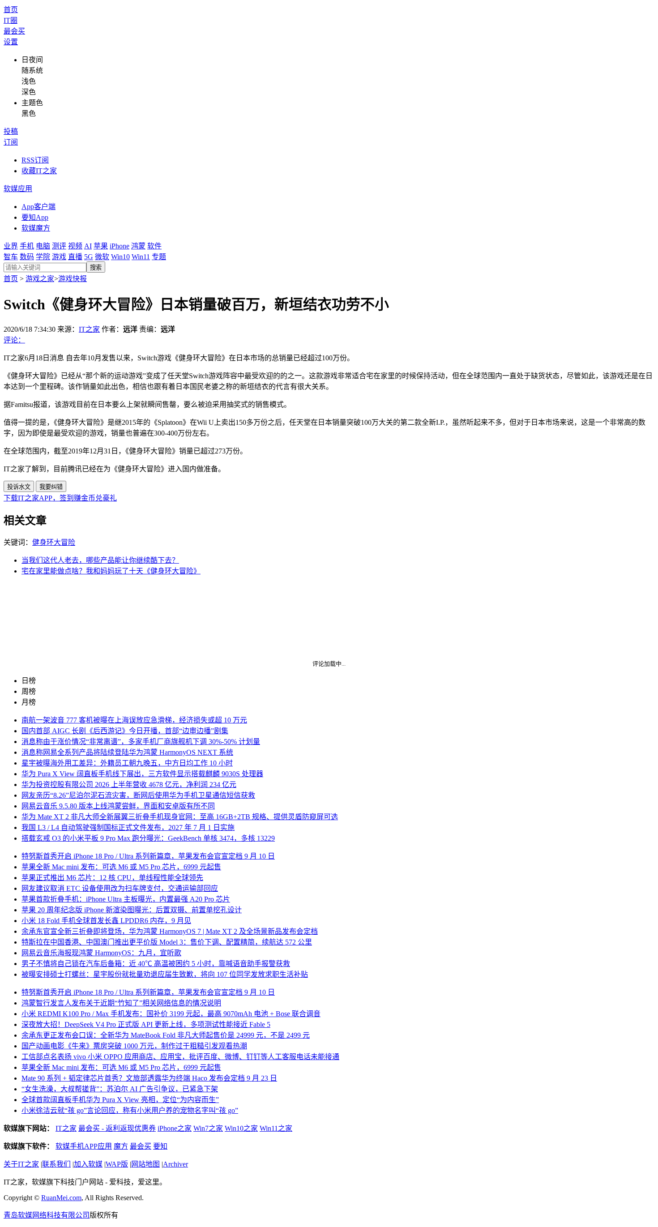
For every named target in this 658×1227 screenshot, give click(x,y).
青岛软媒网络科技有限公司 (47, 1215)
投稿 (11, 131)
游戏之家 (40, 278)
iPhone (119, 246)
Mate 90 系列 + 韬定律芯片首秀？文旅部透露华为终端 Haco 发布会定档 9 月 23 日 (149, 1078)
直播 (75, 257)
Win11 (141, 257)
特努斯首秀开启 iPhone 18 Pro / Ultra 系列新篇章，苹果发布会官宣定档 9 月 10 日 (148, 856)
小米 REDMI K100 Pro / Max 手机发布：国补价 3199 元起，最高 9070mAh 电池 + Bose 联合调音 (170, 1014)
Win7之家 (208, 1128)
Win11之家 (276, 1128)
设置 (11, 42)
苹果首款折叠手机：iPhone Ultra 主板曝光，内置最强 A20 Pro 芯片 (125, 899)
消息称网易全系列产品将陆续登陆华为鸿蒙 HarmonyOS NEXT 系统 (127, 752)
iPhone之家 (175, 1128)
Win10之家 (241, 1128)
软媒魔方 (35, 228)
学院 (43, 257)
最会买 (14, 31)
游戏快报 (72, 278)
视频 (75, 246)
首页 (11, 9)
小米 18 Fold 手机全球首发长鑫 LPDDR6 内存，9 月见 (106, 920)
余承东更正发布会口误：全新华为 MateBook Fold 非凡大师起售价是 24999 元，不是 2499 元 (165, 1035)
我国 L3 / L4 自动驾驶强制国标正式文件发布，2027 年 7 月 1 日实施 (128, 827)
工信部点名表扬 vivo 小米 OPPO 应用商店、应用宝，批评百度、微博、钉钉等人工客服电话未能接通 (180, 1056)
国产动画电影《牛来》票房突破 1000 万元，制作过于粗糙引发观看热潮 (134, 1046)
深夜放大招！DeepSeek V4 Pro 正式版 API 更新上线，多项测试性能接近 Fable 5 (145, 1024)
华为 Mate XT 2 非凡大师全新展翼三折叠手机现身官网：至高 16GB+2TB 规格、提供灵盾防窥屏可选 (179, 817)
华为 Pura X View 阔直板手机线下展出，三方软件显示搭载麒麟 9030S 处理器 (142, 774)
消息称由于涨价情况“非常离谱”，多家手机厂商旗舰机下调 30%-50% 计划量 (140, 741)
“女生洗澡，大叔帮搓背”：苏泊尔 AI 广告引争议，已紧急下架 (119, 1089)
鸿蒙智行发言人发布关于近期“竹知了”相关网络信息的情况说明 (121, 1003)
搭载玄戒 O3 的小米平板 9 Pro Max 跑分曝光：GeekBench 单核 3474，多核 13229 (148, 838)
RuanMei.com (61, 1197)
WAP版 (117, 1164)
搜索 (96, 267)
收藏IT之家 (39, 171)
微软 (102, 257)
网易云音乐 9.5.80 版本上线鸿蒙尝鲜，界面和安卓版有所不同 (118, 806)
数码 (27, 257)
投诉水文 (18, 486)
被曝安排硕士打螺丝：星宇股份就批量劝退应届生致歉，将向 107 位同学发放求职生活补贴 (164, 974)
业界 (11, 246)
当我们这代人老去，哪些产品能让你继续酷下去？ (100, 560)
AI (88, 246)
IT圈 (10, 20)
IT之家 (89, 329)
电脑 (43, 246)
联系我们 (56, 1164)
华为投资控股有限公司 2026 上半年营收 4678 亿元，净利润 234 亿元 (128, 784)
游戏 (59, 257)
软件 (154, 246)
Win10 (120, 257)
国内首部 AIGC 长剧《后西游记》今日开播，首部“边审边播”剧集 (124, 731)
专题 (159, 257)
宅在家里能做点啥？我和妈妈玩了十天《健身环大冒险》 (111, 571)
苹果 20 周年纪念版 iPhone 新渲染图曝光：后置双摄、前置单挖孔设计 (131, 910)
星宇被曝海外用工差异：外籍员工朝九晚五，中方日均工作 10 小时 (127, 763)
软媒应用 (18, 188)
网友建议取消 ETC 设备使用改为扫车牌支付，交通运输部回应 (119, 888)
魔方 (121, 1146)
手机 (27, 246)
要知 (160, 1146)
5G (88, 257)
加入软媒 (88, 1164)
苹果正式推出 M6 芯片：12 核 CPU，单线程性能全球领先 (112, 877)
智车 (11, 257)
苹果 (101, 246)
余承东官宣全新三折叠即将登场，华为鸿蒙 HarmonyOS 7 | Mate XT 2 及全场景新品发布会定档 (169, 931)
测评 (59, 246)
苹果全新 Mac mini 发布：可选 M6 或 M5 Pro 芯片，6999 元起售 (121, 867)
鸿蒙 (138, 246)
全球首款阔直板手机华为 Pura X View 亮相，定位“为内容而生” (120, 1099)
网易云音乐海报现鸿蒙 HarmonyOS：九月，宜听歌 (101, 953)
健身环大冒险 (53, 542)
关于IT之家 (21, 1164)
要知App (34, 217)
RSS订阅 (35, 160)
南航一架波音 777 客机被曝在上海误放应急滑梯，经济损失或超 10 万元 (134, 720)
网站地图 (145, 1164)
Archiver (175, 1164)
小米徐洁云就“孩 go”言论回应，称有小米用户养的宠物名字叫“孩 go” (129, 1110)
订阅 (11, 142)
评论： (14, 340)
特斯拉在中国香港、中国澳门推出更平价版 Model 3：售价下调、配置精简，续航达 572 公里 (166, 942)
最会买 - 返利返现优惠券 (117, 1128)
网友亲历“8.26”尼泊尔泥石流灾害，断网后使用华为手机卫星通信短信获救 (138, 795)
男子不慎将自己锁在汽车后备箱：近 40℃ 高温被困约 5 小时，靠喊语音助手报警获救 (155, 963)
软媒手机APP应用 (84, 1146)
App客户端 (38, 206)
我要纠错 (51, 486)
